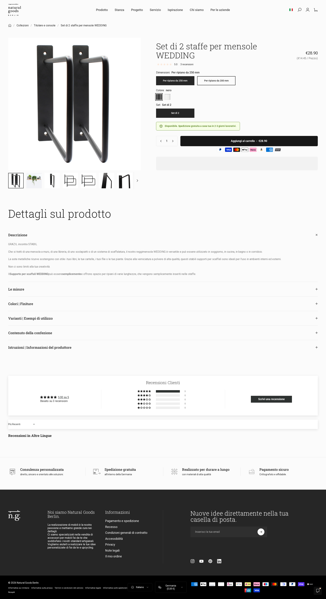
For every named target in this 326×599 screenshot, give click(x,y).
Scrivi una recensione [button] (271, 399)
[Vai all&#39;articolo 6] (70, 180)
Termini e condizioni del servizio (69, 588)
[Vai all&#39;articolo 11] (124, 180)
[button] (144, 391)
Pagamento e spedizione (122, 521)
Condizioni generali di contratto (126, 532)
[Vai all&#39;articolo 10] (106, 180)
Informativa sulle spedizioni (115, 588)
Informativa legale (93, 588)
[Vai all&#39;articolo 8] (88, 180)
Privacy (110, 544)
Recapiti (11, 592)
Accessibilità (114, 538)
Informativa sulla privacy (42, 588)
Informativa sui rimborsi (18, 588)
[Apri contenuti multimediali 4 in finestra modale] (74, 104)
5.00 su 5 (63, 397)
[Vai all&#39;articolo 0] (16, 180)
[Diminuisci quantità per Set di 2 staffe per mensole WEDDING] (160, 141)
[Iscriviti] (261, 531)
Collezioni (23, 25)
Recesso (111, 527)
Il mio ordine (113, 556)
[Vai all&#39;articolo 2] (34, 180)
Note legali (112, 550)
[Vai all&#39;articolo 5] (52, 180)
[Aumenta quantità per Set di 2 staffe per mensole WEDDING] (173, 141)
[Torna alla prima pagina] (9, 25)
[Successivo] (132, 112)
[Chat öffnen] (318, 591)
